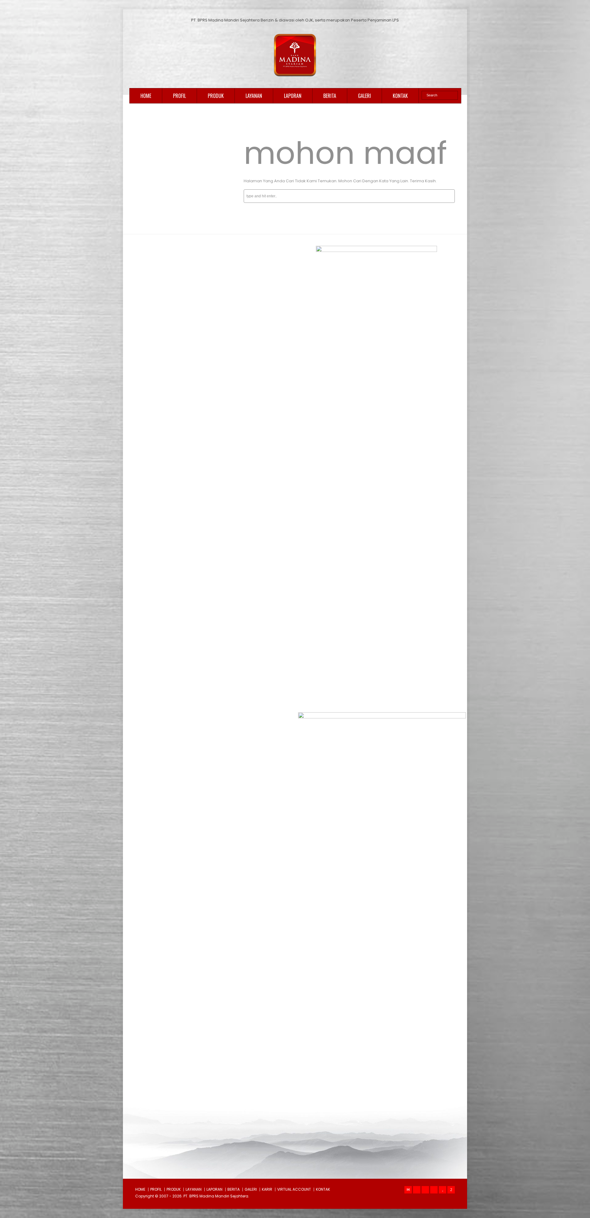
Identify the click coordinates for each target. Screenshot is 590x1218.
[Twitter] (416, 1189)
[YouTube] (442, 1189)
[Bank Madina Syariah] (295, 76)
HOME (145, 95)
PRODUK (216, 95)
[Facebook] (425, 1189)
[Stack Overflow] (451, 1189)
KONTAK (400, 95)
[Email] (408, 1189)
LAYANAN (254, 95)
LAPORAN (292, 95)
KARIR (267, 1189)
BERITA (329, 95)
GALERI (364, 95)
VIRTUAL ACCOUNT (294, 1189)
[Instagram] (434, 1189)
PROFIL (179, 95)
